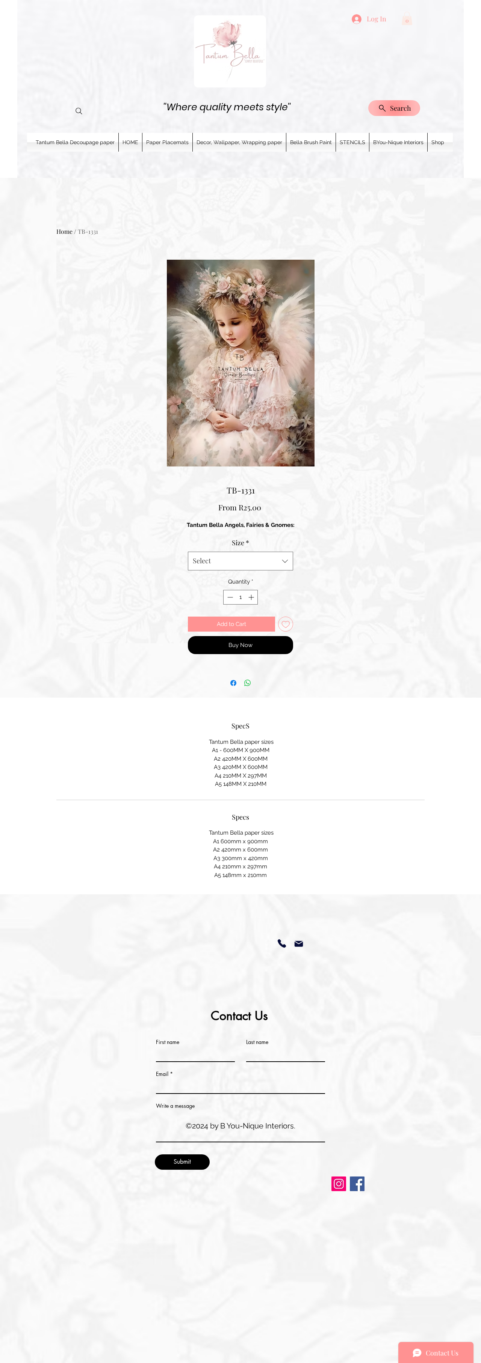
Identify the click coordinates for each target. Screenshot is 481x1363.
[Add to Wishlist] (285, 624)
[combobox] (240, 561)
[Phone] (281, 943)
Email (162, 1074)
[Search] (79, 111)
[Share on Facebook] (233, 683)
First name (167, 1042)
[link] (407, 18)
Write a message (175, 1106)
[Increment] (252, 597)
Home (64, 231)
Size (240, 542)
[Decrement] (229, 597)
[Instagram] (338, 1183)
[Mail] (298, 943)
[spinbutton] (240, 597)
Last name (257, 1042)
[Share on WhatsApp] (247, 683)
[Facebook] (357, 1183)
